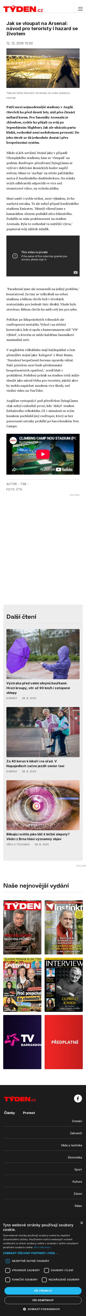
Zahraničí (76, 1133)
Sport (78, 1169)
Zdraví (78, 1193)
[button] (43, 1253)
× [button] (81, 1223)
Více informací (42, 1247)
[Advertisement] (43, 539)
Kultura (77, 1181)
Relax (78, 1205)
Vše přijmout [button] (43, 1290)
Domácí (77, 1121)
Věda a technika (71, 1145)
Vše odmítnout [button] (43, 1300)
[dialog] (43, 1267)
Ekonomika (75, 1157)
